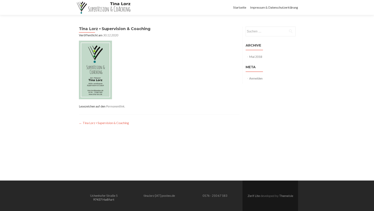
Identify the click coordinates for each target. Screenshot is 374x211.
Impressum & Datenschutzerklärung (274, 7)
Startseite (239, 7)
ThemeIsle (286, 196)
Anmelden (256, 78)
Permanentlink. (115, 106)
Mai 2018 (255, 56)
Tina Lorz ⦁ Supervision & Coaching (104, 123)
